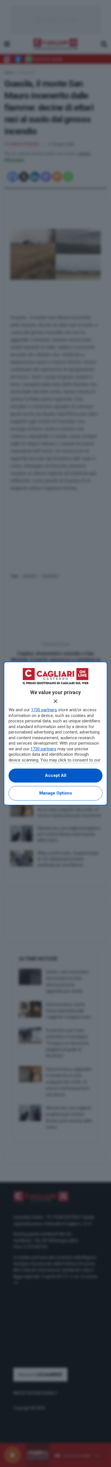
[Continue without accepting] (55, 701)
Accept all (55, 775)
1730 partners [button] (44, 709)
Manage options (55, 793)
